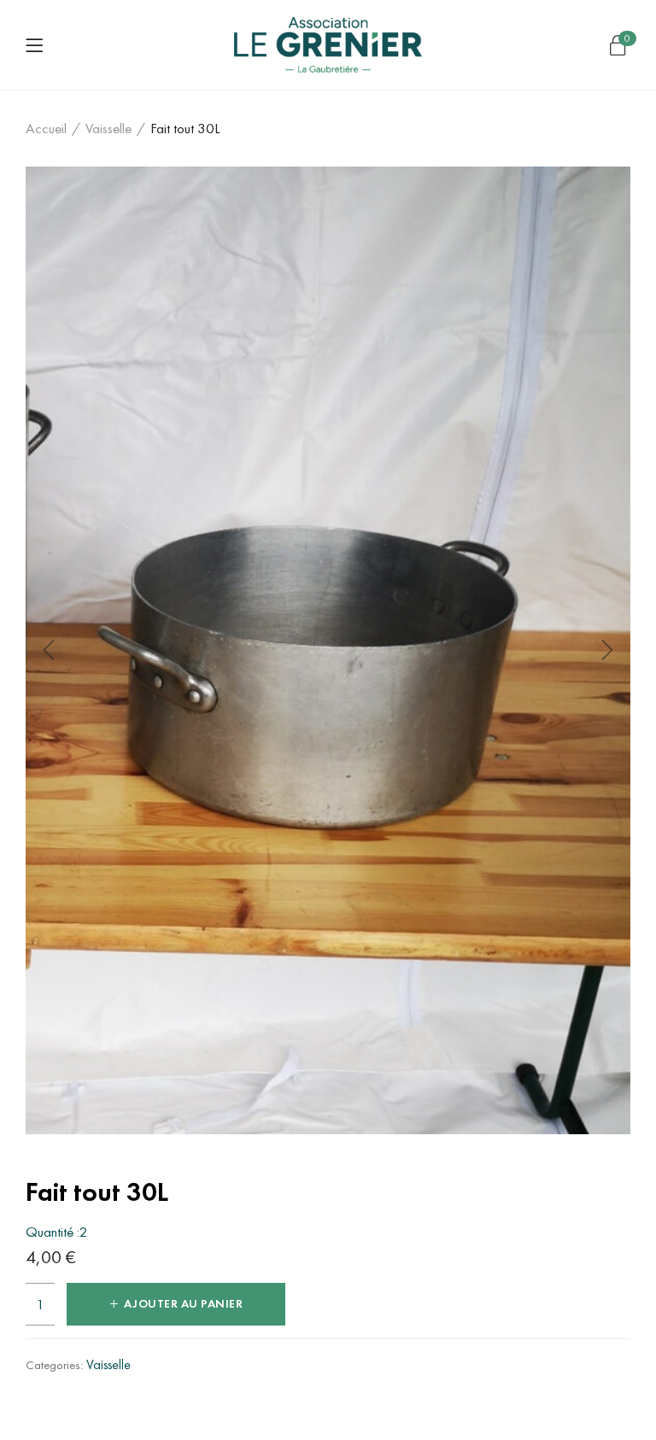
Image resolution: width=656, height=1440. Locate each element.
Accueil (46, 128)
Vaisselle (108, 128)
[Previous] (51, 650)
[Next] (605, 650)
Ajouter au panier (183, 1304)
